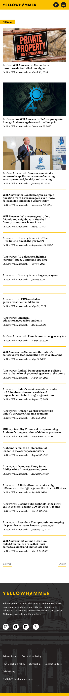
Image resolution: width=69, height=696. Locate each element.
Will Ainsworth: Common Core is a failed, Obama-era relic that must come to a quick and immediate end (25, 543)
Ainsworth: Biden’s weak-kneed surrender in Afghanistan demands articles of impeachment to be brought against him (30, 392)
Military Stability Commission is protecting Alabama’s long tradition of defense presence (32, 431)
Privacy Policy (10, 656)
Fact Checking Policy (14, 663)
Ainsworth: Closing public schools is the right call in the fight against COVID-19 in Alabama (31, 505)
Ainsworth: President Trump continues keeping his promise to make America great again (33, 524)
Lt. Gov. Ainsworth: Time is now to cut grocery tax (34, 336)
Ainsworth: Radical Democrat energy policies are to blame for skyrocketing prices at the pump (34, 372)
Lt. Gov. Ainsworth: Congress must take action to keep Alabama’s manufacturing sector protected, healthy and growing (29, 176)
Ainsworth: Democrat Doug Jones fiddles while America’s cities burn (25, 468)
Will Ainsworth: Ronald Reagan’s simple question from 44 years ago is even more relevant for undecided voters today (29, 197)
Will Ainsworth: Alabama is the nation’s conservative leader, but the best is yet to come (32, 353)
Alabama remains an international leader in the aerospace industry (25, 449)
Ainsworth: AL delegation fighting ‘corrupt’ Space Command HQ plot (25, 258)
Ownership (35, 663)
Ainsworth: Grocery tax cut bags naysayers (30, 275)
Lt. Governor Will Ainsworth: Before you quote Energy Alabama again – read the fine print (33, 120)
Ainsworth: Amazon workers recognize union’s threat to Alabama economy (28, 412)
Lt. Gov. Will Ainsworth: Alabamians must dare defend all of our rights (26, 66)
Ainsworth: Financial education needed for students (22, 319)
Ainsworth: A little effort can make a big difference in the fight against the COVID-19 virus (34, 486)
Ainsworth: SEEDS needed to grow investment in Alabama (21, 300)
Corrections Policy (31, 656)
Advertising (9, 671)
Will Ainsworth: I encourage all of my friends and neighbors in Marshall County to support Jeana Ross (26, 219)
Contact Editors (53, 663)
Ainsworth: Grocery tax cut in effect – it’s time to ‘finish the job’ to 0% (25, 239)
